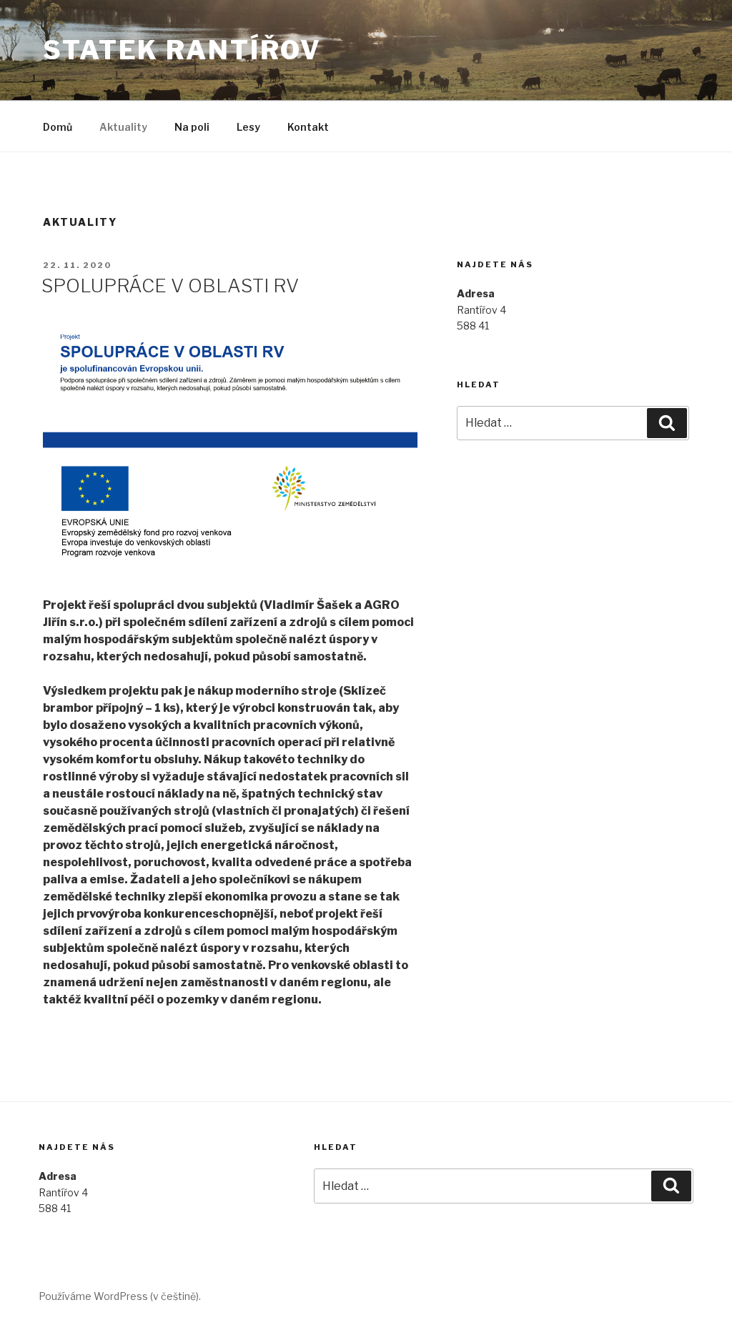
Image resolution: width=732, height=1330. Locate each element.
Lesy (248, 127)
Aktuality (123, 127)
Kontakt (308, 127)
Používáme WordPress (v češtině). (120, 1296)
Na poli (191, 127)
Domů (57, 127)
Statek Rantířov (182, 50)
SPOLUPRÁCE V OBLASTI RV (170, 285)
